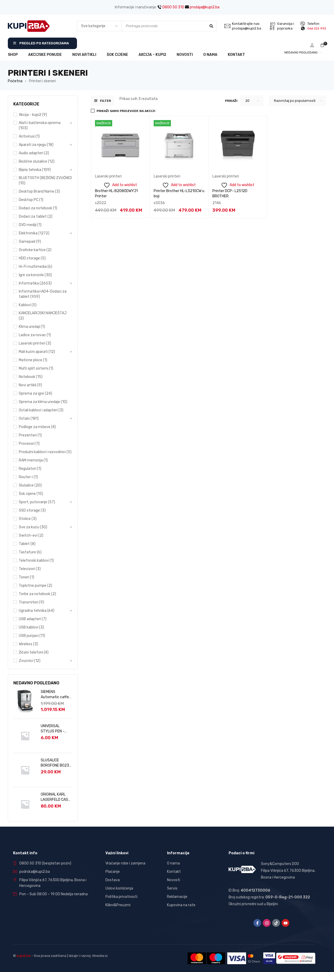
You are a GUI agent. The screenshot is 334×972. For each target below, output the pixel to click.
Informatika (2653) (35, 283)
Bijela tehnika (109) (35, 170)
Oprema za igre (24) (35, 393)
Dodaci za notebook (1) (38, 208)
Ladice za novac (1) (35, 335)
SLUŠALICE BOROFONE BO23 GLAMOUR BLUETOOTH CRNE (56, 763)
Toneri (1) (26, 577)
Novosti (173, 880)
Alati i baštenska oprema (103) (40, 125)
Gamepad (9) (30, 241)
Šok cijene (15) (31, 493)
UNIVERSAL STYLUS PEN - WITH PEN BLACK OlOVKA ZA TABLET (54, 729)
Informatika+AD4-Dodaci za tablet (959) (43, 294)
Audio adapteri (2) (34, 153)
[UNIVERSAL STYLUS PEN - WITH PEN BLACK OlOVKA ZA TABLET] (25, 736)
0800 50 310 (173, 7)
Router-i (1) (28, 477)
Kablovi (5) (28, 305)
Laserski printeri (108, 176)
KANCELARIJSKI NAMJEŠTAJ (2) (43, 316)
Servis (172, 888)
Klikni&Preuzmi (117, 905)
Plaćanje (112, 871)
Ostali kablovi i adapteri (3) (41, 410)
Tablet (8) (27, 544)
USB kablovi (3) (31, 627)
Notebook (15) (31, 377)
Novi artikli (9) (30, 385)
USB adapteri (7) (32, 619)
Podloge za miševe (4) (37, 427)
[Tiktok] (276, 923)
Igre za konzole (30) (35, 275)
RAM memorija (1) (33, 460)
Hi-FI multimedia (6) (35, 266)
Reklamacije (177, 896)
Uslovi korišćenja (119, 888)
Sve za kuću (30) (33, 527)
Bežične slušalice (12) (37, 161)
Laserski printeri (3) (35, 343)
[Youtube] (285, 923)
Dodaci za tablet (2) (35, 216)
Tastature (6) (30, 552)
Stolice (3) (28, 519)
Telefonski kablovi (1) (36, 560)
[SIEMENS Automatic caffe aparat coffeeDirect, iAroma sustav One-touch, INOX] (25, 701)
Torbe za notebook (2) (37, 594)
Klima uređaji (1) (32, 326)
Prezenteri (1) (30, 435)
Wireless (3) (28, 644)
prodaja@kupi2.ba (204, 7)
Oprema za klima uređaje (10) (43, 402)
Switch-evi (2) (31, 535)
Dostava (112, 880)
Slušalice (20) (30, 485)
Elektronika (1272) (34, 233)
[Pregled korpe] (322, 45)
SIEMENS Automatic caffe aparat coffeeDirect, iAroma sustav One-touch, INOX (55, 695)
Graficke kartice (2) (35, 250)
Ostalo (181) (29, 418)
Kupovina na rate (181, 905)
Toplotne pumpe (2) (35, 585)
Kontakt (174, 871)
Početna (15, 81)
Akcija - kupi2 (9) (33, 114)
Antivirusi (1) (29, 136)
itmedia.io (100, 956)
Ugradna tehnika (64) (36, 610)
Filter (105, 101)
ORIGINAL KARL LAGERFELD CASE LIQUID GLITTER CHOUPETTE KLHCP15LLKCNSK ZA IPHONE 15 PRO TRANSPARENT (56, 797)
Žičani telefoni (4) (34, 652)
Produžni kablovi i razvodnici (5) (45, 452)
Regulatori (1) (30, 468)
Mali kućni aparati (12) (37, 351)
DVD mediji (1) (30, 225)
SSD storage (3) (32, 510)
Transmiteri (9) (31, 602)
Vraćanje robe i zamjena (125, 863)
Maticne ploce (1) (33, 360)
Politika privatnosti (121, 896)
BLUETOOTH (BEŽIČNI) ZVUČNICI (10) (45, 180)
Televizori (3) (30, 569)
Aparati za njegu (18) (36, 145)
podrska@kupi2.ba (34, 871)
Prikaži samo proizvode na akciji (126, 111)
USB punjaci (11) (32, 635)
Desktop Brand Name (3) (39, 191)
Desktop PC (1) (31, 200)
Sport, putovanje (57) (37, 502)
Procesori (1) (29, 443)
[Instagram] (267, 923)
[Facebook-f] (257, 923)
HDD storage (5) (32, 258)
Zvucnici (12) (29, 661)
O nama (173, 863)
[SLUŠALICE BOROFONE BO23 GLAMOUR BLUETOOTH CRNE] (25, 770)
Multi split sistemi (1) (36, 368)
